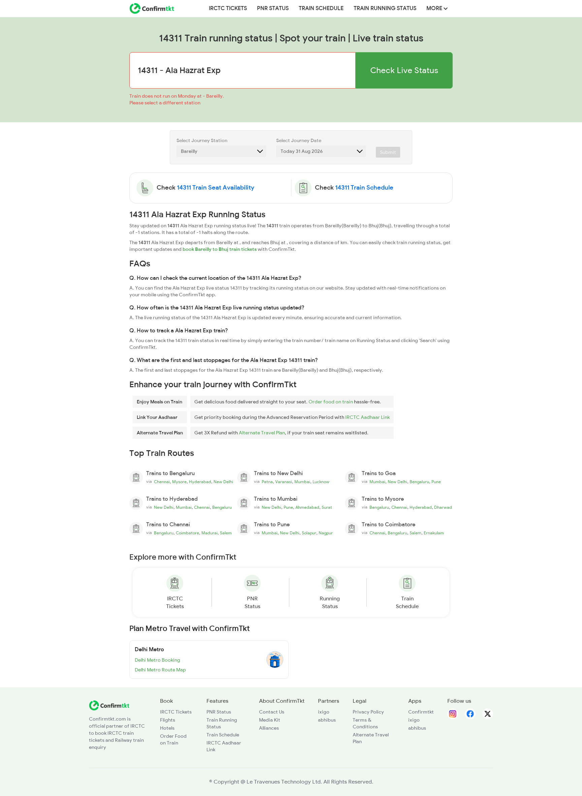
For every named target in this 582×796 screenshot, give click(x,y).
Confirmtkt (421, 712)
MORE (435, 8)
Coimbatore (187, 533)
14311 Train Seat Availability (215, 187)
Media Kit (269, 720)
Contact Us (271, 712)
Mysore (179, 481)
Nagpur (326, 533)
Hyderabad (200, 481)
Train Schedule (321, 8)
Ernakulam (434, 533)
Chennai (162, 481)
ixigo (323, 712)
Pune (436, 481)
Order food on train (331, 401)
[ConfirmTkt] (109, 704)
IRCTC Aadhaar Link (367, 417)
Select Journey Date (298, 140)
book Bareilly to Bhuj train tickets (220, 249)
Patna (267, 481)
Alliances (269, 728)
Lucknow (321, 481)
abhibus (327, 720)
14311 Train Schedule (364, 187)
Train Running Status (385, 8)
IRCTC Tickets (228, 8)
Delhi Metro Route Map (160, 669)
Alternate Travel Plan (262, 432)
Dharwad (443, 507)
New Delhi (223, 481)
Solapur (309, 533)
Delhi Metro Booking (157, 660)
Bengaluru (419, 481)
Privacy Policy (368, 712)
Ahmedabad (307, 507)
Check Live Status (404, 70)
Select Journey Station (201, 140)
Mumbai (302, 481)
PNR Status (273, 8)
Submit (388, 152)
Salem (226, 533)
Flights (167, 720)
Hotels (167, 728)
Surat (327, 507)
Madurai (209, 533)
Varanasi (283, 481)
